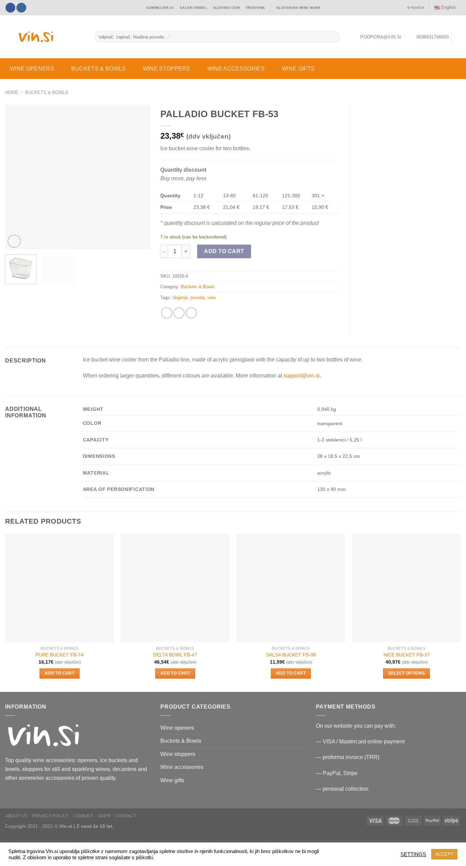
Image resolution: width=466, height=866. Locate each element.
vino (211, 297)
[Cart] (457, 37)
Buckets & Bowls (98, 69)
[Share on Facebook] (166, 313)
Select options (406, 673)
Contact (125, 816)
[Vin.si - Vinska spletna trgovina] (36, 36)
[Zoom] (14, 241)
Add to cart (224, 251)
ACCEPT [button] (444, 854)
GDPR (104, 816)
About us (16, 816)
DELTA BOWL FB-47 (175, 655)
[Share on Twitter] (179, 313)
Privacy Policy (50, 816)
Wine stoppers (166, 69)
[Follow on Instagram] (21, 8)
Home (11, 92)
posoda (197, 297)
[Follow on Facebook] (10, 8)
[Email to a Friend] (191, 313)
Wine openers (32, 69)
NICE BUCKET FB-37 (406, 655)
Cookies (83, 816)
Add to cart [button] (59, 673)
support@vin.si (301, 375)
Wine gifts (298, 69)
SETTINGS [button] (413, 854)
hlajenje (180, 297)
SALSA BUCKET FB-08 (291, 655)
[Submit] (333, 37)
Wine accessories (236, 69)
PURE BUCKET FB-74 (59, 655)
